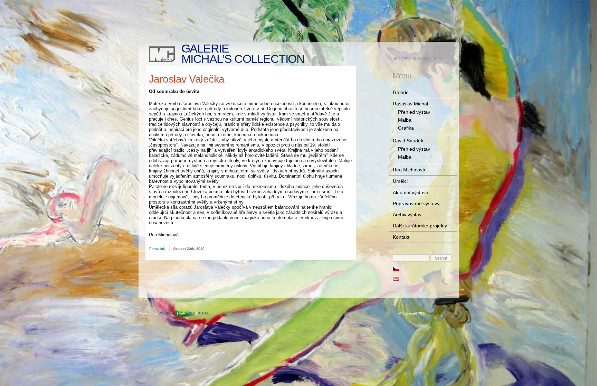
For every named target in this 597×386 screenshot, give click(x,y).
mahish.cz (435, 313)
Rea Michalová (409, 169)
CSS (191, 313)
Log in (451, 313)
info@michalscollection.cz (418, 58)
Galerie (401, 92)
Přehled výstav (414, 112)
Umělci (400, 181)
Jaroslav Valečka (187, 79)
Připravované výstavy (416, 203)
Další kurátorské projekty (420, 225)
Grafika (406, 128)
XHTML (204, 313)
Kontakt (401, 237)
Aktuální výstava (410, 192)
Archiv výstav (407, 214)
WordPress (167, 313)
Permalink (157, 249)
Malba (404, 120)
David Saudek (408, 140)
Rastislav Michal (410, 103)
